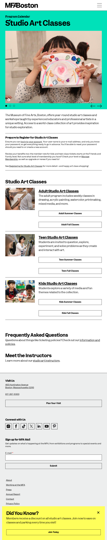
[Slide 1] (6, 106)
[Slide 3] (14, 106)
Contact (10, 499)
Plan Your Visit (53, 403)
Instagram (8, 426)
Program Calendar (17, 16)
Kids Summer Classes (70, 302)
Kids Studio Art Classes (58, 283)
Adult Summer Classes (70, 213)
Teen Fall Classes (70, 271)
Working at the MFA (15, 485)
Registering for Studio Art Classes (25, 166)
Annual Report (13, 494)
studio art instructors (46, 360)
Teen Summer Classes (70, 259)
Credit (9, 100)
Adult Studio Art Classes (59, 191)
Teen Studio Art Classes (58, 237)
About (9, 480)
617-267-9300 (12, 394)
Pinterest (54, 426)
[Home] (21, 5)
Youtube (47, 426)
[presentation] (20, 199)
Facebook (16, 426)
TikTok (24, 426)
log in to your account (31, 141)
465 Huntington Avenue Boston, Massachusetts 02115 (19, 386)
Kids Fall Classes (70, 313)
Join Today (53, 532)
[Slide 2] (10, 106)
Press (9, 489)
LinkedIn (39, 426)
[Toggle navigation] (99, 5)
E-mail (8, 453)
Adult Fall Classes (70, 224)
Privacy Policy (13, 503)
